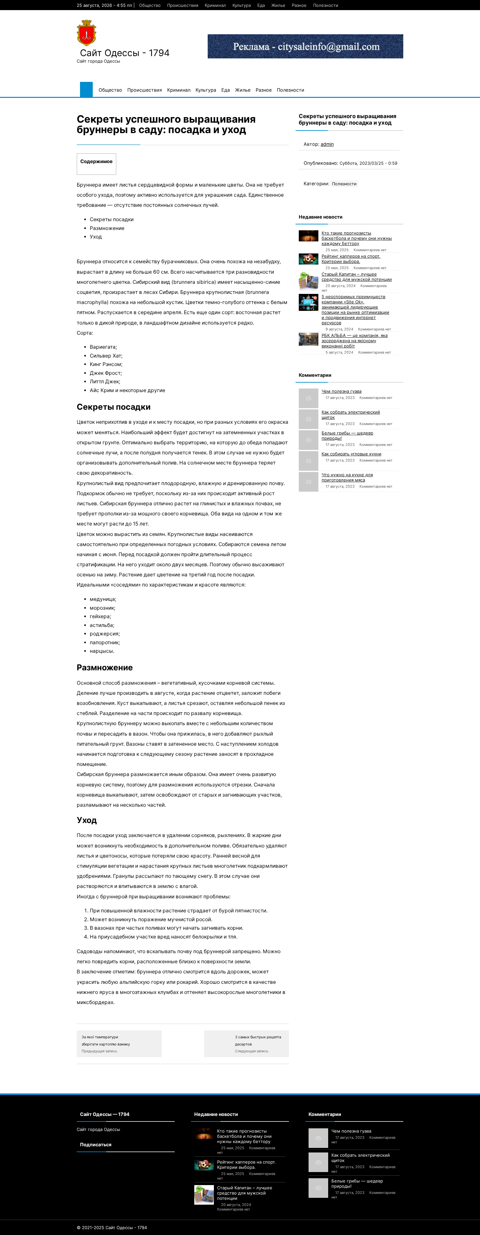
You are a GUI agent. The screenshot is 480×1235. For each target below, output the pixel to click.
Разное (299, 5)
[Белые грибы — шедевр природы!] (308, 440)
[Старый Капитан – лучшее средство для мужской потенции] (308, 281)
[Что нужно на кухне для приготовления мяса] (308, 482)
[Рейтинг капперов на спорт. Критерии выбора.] (308, 259)
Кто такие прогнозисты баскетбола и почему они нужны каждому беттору (357, 238)
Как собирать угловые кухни (351, 453)
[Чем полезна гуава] (308, 398)
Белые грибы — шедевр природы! (347, 435)
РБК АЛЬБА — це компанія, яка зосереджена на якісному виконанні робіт (355, 340)
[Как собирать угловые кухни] (308, 461)
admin (327, 144)
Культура (241, 5)
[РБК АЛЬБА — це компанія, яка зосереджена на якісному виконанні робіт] (308, 339)
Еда (261, 5)
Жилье (278, 5)
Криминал (215, 5)
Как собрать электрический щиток (351, 414)
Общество (150, 5)
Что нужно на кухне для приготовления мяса (347, 477)
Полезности (325, 5)
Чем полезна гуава (341, 391)
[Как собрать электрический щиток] (308, 419)
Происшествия (182, 5)
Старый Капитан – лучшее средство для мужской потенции (357, 276)
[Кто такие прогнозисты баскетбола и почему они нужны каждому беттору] (308, 235)
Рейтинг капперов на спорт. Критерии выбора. (351, 258)
